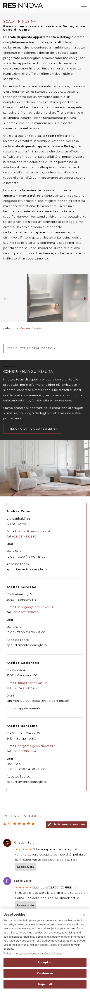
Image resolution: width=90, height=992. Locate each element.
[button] (4, 298)
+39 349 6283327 (24, 688)
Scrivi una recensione (68, 824)
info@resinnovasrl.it (32, 682)
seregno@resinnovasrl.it (35, 607)
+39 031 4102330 (24, 536)
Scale (36, 328)
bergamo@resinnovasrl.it (36, 746)
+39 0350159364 (24, 751)
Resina (25, 328)
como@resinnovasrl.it (33, 531)
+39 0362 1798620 (25, 612)
